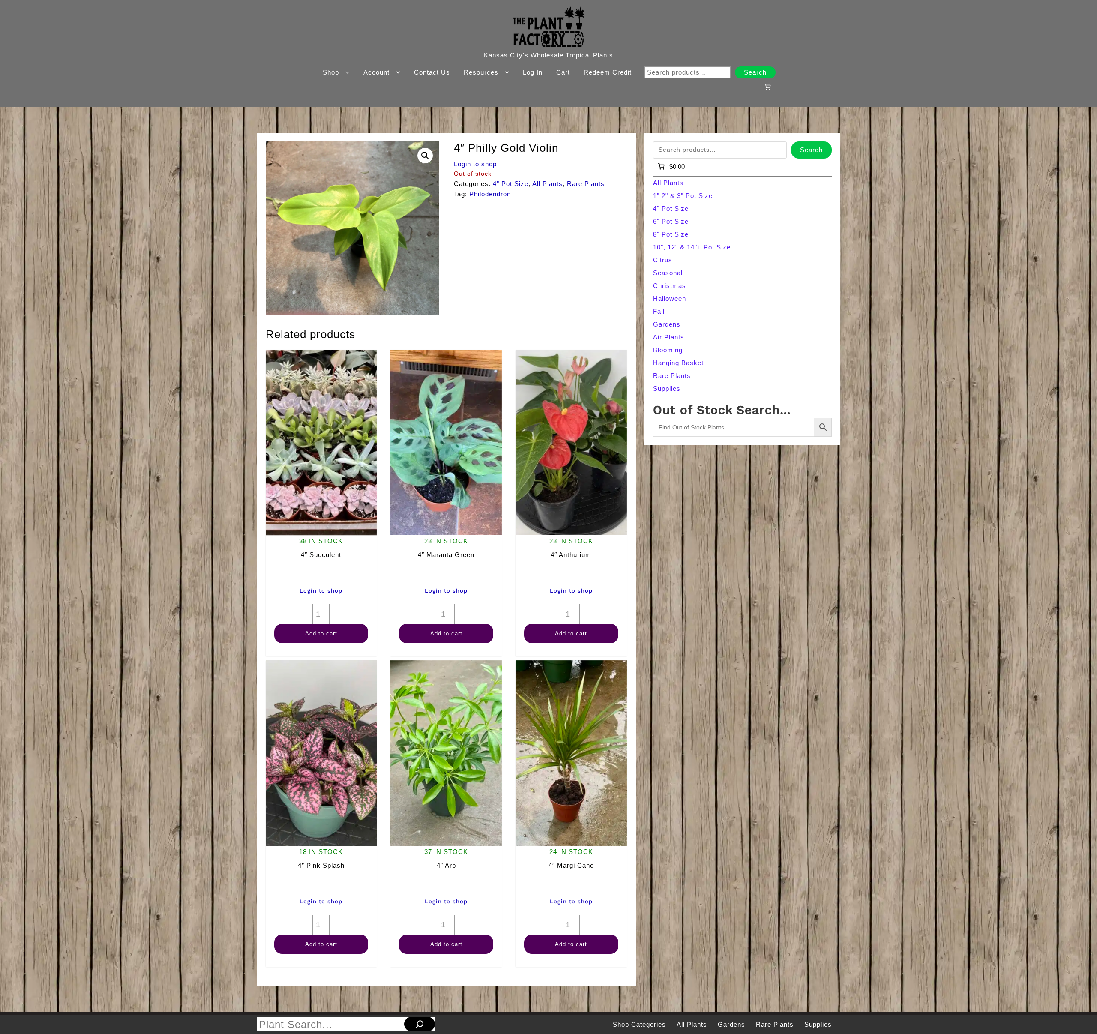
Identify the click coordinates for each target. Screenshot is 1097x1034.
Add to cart (321, 633)
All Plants (547, 183)
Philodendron (490, 194)
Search (755, 72)
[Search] (419, 1024)
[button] (425, 155)
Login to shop (475, 164)
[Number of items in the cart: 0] (767, 86)
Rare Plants (586, 183)
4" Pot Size (510, 183)
